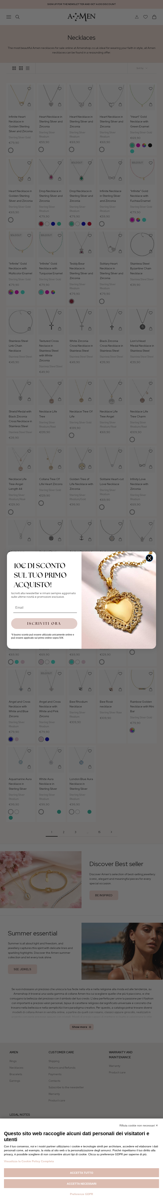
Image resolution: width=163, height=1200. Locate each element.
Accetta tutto (81, 1172)
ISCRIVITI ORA (44, 623)
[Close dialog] (149, 558)
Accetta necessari (81, 1183)
